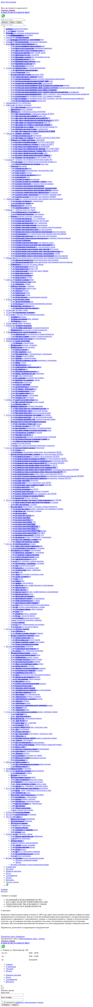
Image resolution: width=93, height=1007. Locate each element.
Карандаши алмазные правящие (29, 83)
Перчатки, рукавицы (24, 830)
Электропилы (21, 707)
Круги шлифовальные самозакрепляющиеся (29, 42)
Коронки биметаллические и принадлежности (35, 334)
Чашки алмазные (22, 762)
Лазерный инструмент (25, 356)
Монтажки (15, 574)
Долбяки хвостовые (24, 325)
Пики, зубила (21, 747)
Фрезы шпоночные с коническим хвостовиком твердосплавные (42, 258)
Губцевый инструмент (25, 557)
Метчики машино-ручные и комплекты (32, 129)
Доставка (9, 869)
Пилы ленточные (23, 341)
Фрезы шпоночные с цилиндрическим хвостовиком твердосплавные (44, 262)
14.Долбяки (10, 315)
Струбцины (20, 622)
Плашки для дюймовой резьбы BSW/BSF (33, 146)
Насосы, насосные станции (27, 668)
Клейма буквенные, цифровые (28, 570)
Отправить (6, 1005)
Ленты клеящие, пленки (25, 784)
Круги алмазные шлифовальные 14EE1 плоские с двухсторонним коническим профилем (52, 94)
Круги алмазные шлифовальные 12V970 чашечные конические (42, 92)
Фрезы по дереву (22, 758)
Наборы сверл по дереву (26, 210)
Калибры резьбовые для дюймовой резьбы (33, 415)
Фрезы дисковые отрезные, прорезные (26, 216)
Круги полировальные (25, 44)
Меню (12, 22)
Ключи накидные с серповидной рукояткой (33, 485)
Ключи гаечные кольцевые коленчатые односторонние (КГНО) (42, 461)
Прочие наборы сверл (25, 214)
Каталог (5, 22)
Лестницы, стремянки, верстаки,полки (32, 786)
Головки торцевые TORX (26, 528)
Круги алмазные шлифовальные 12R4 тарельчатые (36, 90)
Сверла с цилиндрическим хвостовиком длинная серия (38, 194)
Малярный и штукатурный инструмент (27, 782)
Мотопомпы (21, 806)
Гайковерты (20, 657)
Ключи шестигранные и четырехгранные (33, 502)
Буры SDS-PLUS (22, 727)
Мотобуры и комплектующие (28, 801)
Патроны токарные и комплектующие (31, 439)
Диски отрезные (17, 31)
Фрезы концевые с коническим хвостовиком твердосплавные (41, 234)
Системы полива (22, 812)
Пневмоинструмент (24, 773)
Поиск (19, 22)
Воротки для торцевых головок (29, 511)
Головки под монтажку (25, 515)
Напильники (21, 590)
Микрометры (21, 365)
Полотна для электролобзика (27, 751)
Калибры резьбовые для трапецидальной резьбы (35, 419)
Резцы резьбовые (23, 301)
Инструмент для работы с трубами (30, 563)
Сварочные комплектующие (27, 648)
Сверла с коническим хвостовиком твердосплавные (32, 184)
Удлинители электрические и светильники (33, 690)
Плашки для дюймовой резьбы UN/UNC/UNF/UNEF (37, 149)
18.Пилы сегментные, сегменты (24, 345)
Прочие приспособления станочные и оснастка (35, 445)
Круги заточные (22, 42)
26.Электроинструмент (15, 646)
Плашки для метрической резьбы (29, 153)
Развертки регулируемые (26, 282)
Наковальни (20, 587)
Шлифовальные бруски (25, 61)
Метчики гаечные (23, 114)
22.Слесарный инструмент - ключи (25, 454)
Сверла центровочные (25, 203)
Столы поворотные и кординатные (30, 448)
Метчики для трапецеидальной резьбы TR (33, 122)
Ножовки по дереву (24, 598)
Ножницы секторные (24, 596)
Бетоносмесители (23, 779)
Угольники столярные (25, 393)
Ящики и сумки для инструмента (24, 627)
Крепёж (19, 782)
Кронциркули (21, 354)
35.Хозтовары (11, 834)
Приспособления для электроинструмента (33, 675)
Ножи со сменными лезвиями (23, 845)
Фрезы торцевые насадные (27, 242)
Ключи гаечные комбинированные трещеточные (36, 467)
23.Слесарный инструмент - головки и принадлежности (34, 507)
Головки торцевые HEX (25, 524)
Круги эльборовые (23, 103)
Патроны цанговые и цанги (27, 441)
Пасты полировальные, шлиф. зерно (31, 53)
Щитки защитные (23, 838)
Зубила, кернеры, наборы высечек (30, 561)
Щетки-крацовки (23, 766)
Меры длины (21, 362)
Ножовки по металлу (24, 600)
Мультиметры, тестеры (25, 666)
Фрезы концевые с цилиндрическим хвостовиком (36, 236)
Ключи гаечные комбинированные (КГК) (33, 465)
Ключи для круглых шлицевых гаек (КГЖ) (33, 483)
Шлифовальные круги (25, 66)
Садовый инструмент (24, 810)
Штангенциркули (23, 404)
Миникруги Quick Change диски (29, 50)
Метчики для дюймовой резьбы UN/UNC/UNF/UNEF (38, 138)
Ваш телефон (6, 997)
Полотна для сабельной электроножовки (32, 749)
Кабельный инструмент (25, 565)
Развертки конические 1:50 (27, 269)
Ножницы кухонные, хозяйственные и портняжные (32, 585)
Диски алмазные (22, 729)
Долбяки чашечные (23, 328)
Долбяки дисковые (23, 323)
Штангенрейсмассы (24, 402)
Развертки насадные (24, 277)
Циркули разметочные (25, 400)
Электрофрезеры (22, 716)
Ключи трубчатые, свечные (27, 498)
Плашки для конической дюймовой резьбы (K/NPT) (37, 151)
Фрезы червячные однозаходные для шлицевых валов (38, 253)
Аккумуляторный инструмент (28, 655)
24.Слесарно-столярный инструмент (26, 550)
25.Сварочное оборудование (22, 635)
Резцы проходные (23, 295)
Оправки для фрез (23, 435)
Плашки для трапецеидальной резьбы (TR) (33, 157)
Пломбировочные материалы (28, 854)
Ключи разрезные (23, 489)
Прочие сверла (22, 168)
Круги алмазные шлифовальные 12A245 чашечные (37, 87)
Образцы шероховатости (26, 371)
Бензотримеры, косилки (25, 799)
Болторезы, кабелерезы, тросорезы (30, 552)
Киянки (19, 568)
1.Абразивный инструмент (17, 29)
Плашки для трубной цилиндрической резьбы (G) (36, 162)
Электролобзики (22, 701)
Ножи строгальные (23, 742)
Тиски (13, 443)
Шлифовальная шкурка (25, 59)
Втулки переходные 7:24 (26, 424)
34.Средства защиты (19, 823)
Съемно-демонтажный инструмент (25, 618)
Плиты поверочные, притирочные (30, 373)
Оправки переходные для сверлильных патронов (36, 437)
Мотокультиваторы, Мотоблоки (29, 803)
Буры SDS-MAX (22, 725)
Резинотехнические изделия (27, 644)
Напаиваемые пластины (25, 312)
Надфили (14, 579)
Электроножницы (23, 703)
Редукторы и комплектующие (28, 640)
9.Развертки (11, 258)
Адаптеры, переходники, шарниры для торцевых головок (39, 509)
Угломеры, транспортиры (26, 389)
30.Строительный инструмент (23, 777)
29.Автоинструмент (19, 775)
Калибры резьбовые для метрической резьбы (34, 417)
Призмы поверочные (24, 376)
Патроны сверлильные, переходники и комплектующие (39, 744)
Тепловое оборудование (25, 688)
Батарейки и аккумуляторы (27, 843)
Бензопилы (15, 790)
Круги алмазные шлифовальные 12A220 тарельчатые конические (38, 79)
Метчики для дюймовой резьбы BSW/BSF (28, 112)
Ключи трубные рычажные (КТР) (29, 496)
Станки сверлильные (24, 686)
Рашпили (14, 605)
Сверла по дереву (23, 179)
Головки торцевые (23, 520)
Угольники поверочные (25, 391)
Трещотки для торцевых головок (29, 546)
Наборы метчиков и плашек (27, 133)
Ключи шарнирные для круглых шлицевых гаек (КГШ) (38, 500)
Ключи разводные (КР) (25, 487)
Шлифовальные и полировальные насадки (33, 764)
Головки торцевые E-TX (26, 522)
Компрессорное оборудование (28, 662)
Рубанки (19, 614)
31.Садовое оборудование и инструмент (27, 795)
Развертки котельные (24, 273)
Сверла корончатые (19, 166)
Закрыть (15, 1005)
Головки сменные (23, 517)
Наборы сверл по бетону (26, 208)
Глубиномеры (21, 349)
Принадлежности (23, 808)
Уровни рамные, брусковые (27, 395)
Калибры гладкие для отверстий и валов (32, 408)
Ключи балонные (23, 456)
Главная (9, 964)
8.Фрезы (9, 210)
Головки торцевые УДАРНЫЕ (28, 531)
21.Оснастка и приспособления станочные (28, 421)
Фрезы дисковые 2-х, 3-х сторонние (30, 218)
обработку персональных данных (29, 1002)
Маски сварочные (23, 638)
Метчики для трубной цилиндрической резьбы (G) (36, 127)
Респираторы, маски (24, 834)
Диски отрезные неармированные (25, 33)
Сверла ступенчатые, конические (29, 201)
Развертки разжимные (25, 280)
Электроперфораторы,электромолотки (31, 705)
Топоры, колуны (22, 629)
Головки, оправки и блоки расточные (31, 430)
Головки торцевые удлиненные (28, 539)
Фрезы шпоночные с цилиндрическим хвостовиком (37, 260)
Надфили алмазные (23, 105)
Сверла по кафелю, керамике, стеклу (31, 181)
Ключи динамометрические (27, 480)
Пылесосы (15, 675)
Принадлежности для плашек (28, 164)
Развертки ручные (23, 284)
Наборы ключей (22, 504)
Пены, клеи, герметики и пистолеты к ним (33, 790)
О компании (11, 867)
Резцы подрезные (23, 293)
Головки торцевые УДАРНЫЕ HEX (30, 533)
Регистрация (11, 2)
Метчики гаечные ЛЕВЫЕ (22, 109)
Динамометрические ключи (27, 541)
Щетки (18, 862)
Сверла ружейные (23, 184)
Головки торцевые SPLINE (27, 526)
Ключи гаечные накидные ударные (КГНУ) (33, 469)
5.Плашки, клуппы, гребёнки (23, 140)
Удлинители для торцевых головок (30, 548)
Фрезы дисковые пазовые (26, 225)
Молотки (14, 572)
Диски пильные (22, 731)
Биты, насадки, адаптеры (26, 723)
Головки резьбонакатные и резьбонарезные (33, 428)
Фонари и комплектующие (27, 860)
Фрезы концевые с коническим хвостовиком (34, 232)
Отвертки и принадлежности (28, 603)
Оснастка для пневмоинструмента (30, 771)
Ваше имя (5, 993)
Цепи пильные (22, 760)
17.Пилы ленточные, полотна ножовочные (28, 338)
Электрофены (21, 714)
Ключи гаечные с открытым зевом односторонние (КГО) (39, 474)
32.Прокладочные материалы (23, 819)
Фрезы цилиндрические (25, 247)
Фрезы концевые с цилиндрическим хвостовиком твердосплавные (43, 238)
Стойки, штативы (23, 384)
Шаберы (19, 631)
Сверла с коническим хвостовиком (30, 186)
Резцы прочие (21, 297)
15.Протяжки (11, 323)
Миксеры (14, 729)
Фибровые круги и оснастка (27, 55)
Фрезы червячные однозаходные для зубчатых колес (37, 249)
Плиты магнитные (23, 443)
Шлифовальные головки (26, 63)
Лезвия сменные (22, 847)
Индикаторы (21, 352)
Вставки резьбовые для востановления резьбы (25, 858)
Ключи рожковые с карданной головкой (32, 491)
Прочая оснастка (22, 753)
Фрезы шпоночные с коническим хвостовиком (35, 256)
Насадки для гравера (24, 740)
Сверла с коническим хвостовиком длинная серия (36, 188)
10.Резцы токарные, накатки (22, 286)
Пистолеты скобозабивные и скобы (30, 607)
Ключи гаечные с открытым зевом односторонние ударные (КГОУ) (43, 478)
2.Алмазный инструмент (21, 74)
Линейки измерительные (26, 358)
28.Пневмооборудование (21, 768)
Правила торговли (13, 871)
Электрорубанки (22, 710)
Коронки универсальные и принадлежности (29, 330)
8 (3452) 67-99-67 (23, 12)
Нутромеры (20, 369)
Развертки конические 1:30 (27, 266)
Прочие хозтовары (23, 856)
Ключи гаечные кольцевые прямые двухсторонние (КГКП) (35, 456)
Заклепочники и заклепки (26, 559)
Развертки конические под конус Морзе (27, 264)
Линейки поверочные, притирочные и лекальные (31, 354)
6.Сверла (9, 160)
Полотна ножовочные (25, 343)
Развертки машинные (24, 275)
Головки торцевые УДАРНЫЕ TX (30, 535)
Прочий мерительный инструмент (30, 378)
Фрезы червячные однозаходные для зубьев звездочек (38, 251)
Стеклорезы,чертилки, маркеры (24, 614)
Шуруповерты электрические (28, 694)
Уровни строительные (25, 397)
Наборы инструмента (24, 583)
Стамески (15, 611)
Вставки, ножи (22, 310)
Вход (3, 2)
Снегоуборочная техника (26, 814)
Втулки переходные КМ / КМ (28, 426)
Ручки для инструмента (25, 616)
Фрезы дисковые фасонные (27, 229)
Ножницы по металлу (25, 594)
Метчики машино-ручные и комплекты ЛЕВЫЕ (35, 131)
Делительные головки (25, 432)
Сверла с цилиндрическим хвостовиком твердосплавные (39, 199)
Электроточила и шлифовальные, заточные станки (37, 712)
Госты (8, 38)
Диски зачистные (23, 72)
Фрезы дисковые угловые (26, 227)
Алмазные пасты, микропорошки (29, 77)
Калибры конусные (23, 411)
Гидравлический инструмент (27, 555)
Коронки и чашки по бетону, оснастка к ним (34, 734)
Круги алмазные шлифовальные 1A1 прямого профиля (38, 96)
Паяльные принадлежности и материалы (32, 605)
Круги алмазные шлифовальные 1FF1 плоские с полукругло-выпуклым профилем (50, 98)
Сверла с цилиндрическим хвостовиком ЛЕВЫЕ (36, 197)
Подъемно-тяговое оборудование (29, 609)
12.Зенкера (10, 310)
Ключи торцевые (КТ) (25, 493)
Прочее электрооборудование (28, 677)
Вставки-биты (21, 513)
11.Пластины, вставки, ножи (22, 306)
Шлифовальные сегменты (26, 70)
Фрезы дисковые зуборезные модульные (32, 221)
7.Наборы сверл (12, 199)
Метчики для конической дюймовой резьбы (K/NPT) (32, 114)
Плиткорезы (21, 793)
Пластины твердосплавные (27, 308)
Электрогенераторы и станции (28, 696)
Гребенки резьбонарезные (26, 142)
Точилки (19, 858)
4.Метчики (10, 105)
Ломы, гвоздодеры (23, 576)
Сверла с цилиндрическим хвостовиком (32, 192)
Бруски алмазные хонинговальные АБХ (32, 81)
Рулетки (19, 382)
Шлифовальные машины (26, 692)
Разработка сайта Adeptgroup (13, 936)
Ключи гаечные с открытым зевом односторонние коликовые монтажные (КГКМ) (50, 476)
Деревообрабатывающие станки (29, 659)
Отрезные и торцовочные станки (29, 670)
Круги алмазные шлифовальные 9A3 (31, 101)
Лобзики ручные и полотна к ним (25, 568)
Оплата (9, 878)
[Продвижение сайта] (32, 939)
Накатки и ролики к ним (26, 288)
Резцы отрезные (22, 290)
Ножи (13, 843)
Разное (18, 832)
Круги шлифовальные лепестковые (30, 46)
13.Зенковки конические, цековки (25, 319)
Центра (19, 452)
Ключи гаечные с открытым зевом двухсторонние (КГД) (39, 472)
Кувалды (14, 566)
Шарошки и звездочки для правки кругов (33, 57)
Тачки (13, 810)
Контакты (10, 44)
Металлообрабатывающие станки (29, 664)
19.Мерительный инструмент (23, 347)
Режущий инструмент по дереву (29, 755)
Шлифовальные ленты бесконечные (30, 68)
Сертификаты (11, 875)
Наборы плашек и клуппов (27, 144)
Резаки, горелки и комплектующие (30, 642)
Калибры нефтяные (24, 413)
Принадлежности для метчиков (28, 135)
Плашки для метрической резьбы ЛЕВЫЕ (33, 155)
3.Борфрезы (10, 103)
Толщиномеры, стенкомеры (27, 387)
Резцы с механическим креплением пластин (29, 297)
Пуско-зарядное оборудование (28, 679)
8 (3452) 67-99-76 (8, 12)
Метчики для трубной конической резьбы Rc (34, 125)
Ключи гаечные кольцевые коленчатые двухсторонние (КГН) (36, 452)
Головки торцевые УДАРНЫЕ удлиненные (33, 537)
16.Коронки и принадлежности (23, 332)
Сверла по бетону (23, 177)
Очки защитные (22, 827)
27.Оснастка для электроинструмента (26, 718)
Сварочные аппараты (24, 646)
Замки (13, 838)
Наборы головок (22, 544)
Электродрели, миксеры (25, 699)
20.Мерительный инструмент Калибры (27, 406)
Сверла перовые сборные (26, 175)
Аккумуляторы (22, 720)
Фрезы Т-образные (23, 240)
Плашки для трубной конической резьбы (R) (34, 159)
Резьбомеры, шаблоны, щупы (28, 380)
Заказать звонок (8, 10)
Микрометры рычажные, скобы (29, 367)
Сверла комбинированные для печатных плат (34, 170)
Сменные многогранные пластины (30, 314)
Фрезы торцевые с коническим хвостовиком (34, 245)
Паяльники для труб (24, 672)
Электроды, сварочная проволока (29, 651)
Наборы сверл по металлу (26, 212)
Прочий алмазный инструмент (28, 107)
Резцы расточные (23, 299)
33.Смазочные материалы (21, 821)
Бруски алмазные (23, 79)
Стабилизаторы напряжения (27, 683)
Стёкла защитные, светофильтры (29, 836)
